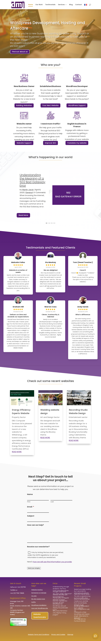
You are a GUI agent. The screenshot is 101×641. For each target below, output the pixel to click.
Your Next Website (50, 105)
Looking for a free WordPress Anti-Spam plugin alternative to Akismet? (81, 615)
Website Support (24, 143)
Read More (23, 215)
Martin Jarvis (28, 189)
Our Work (39, 5)
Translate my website (77, 143)
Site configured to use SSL (81, 610)
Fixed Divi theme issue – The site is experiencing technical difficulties (82, 596)
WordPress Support (77, 105)
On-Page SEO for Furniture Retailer (80, 620)
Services (61, 5)
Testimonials (50, 5)
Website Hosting (37, 590)
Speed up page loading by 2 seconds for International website (82, 591)
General (29, 192)
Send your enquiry (34, 568)
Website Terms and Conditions (38, 635)
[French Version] (85, 6)
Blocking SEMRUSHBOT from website (81, 607)
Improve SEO (50, 143)
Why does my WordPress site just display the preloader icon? (60, 607)
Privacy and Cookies (58, 635)
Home (30, 5)
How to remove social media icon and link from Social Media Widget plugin (81, 602)
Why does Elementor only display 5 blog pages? (60, 613)
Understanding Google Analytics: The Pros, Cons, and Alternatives (61, 588)
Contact (78, 5)
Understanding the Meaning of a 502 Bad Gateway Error (32, 180)
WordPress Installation (38, 605)
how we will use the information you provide (52, 562)
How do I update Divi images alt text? (60, 602)
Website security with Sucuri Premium (60, 596)
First (28, 502)
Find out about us (20, 51)
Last (52, 502)
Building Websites (24, 105)
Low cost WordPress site (39, 608)
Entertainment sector (78, 417)
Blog (71, 5)
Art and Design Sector (50, 417)
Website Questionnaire (39, 615)
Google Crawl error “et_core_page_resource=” (62, 593)
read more (17, 452)
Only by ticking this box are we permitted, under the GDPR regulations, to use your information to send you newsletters (45, 555)
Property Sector (19, 417)
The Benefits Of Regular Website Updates (61, 599)
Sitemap (70, 635)
